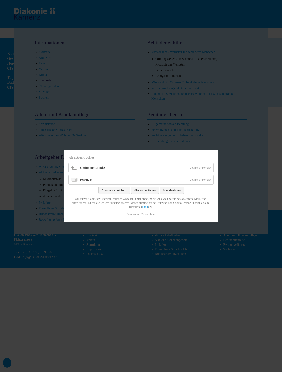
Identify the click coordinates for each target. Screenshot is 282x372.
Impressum (133, 214)
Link (145, 207)
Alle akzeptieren (145, 190)
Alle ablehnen (172, 190)
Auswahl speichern (114, 190)
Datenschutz (148, 214)
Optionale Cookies (92, 167)
